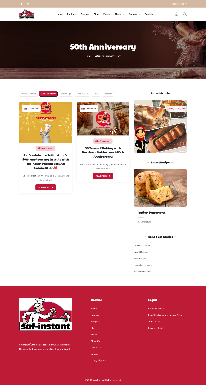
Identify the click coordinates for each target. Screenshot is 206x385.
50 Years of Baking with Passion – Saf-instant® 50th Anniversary (103, 152)
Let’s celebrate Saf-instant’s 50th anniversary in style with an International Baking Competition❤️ (45, 161)
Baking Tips (66, 94)
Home (60, 14)
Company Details (156, 308)
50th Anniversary (48, 94)
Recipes (85, 14)
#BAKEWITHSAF (142, 245)
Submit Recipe (177, 4)
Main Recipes (140, 258)
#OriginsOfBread (28, 94)
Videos (106, 14)
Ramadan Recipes (143, 265)
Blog (96, 14)
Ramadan (108, 94)
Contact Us (134, 14)
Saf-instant (34, 108)
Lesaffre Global (155, 328)
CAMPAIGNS (82, 94)
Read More (44, 187)
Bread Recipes (141, 252)
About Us (119, 14)
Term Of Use (154, 321)
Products (71, 14)
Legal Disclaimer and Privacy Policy (165, 315)
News (96, 94)
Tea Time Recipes (142, 271)
